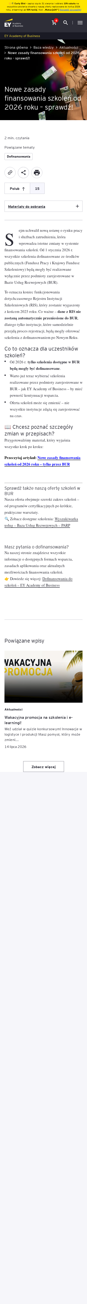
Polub (14, 188)
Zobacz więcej (43, 766)
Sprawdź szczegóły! (70, 9)
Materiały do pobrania (26, 206)
